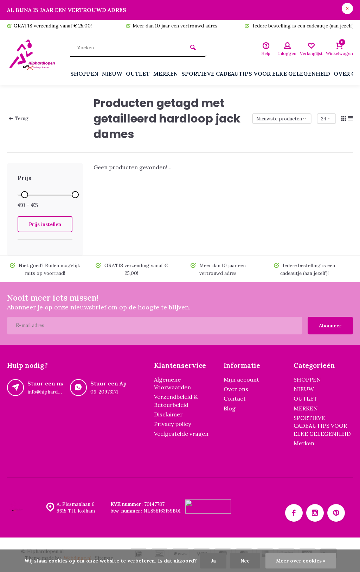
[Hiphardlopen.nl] (33, 58)
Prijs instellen (45, 224)
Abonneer (330, 325)
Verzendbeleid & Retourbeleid (176, 400)
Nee (245, 561)
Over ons (236, 388)
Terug (21, 118)
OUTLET (138, 73)
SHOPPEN (84, 73)
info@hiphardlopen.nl (51, 392)
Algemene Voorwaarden (172, 383)
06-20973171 (104, 392)
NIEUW (112, 73)
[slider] (24, 194)
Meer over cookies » (301, 561)
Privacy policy (172, 423)
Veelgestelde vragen (181, 433)
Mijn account (241, 379)
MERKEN (165, 73)
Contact (235, 398)
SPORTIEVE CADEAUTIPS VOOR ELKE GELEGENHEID (255, 73)
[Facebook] (294, 513)
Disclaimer (168, 414)
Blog (230, 408)
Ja (213, 561)
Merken (304, 443)
